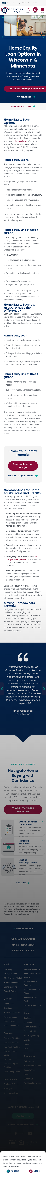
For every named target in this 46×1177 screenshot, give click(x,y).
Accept (15, 1171)
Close (37, 1171)
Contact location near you (24, 466)
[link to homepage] (12, 10)
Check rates (26, 98)
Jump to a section (21, 107)
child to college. (20, 141)
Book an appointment (21, 476)
